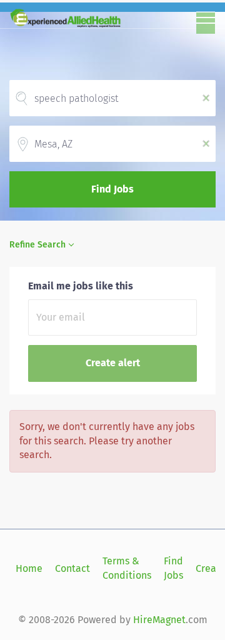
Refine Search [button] (37, 244)
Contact (72, 568)
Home (29, 568)
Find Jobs (112, 189)
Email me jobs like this (80, 286)
